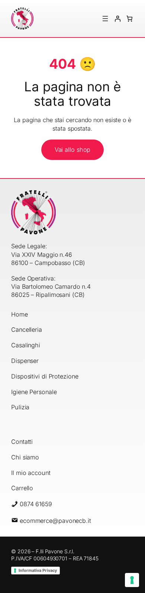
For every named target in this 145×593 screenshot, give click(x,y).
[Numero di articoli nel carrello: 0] (129, 18)
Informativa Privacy (38, 570)
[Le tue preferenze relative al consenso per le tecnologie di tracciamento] (132, 580)
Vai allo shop (73, 149)
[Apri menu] (105, 18)
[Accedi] (117, 18)
